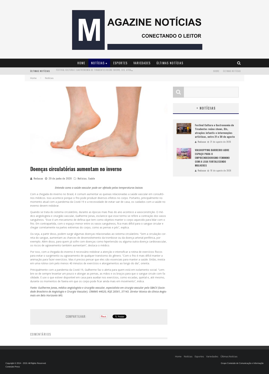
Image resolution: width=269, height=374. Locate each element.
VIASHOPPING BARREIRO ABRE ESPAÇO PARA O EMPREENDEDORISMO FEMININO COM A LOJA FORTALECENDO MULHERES (112, 71)
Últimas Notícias (169, 63)
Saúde (91, 178)
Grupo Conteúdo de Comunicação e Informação (242, 363)
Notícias (98, 63)
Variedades (142, 63)
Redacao (38, 178)
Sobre (216, 71)
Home (81, 63)
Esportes (120, 63)
